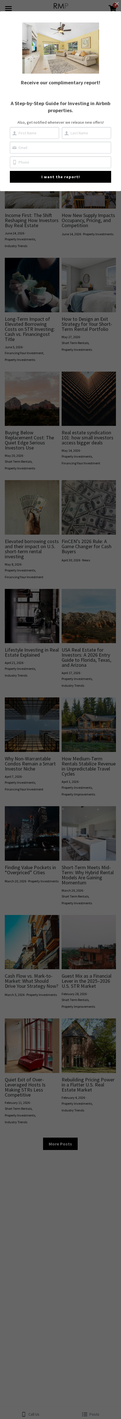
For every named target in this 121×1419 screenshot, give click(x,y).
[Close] (117, 4)
